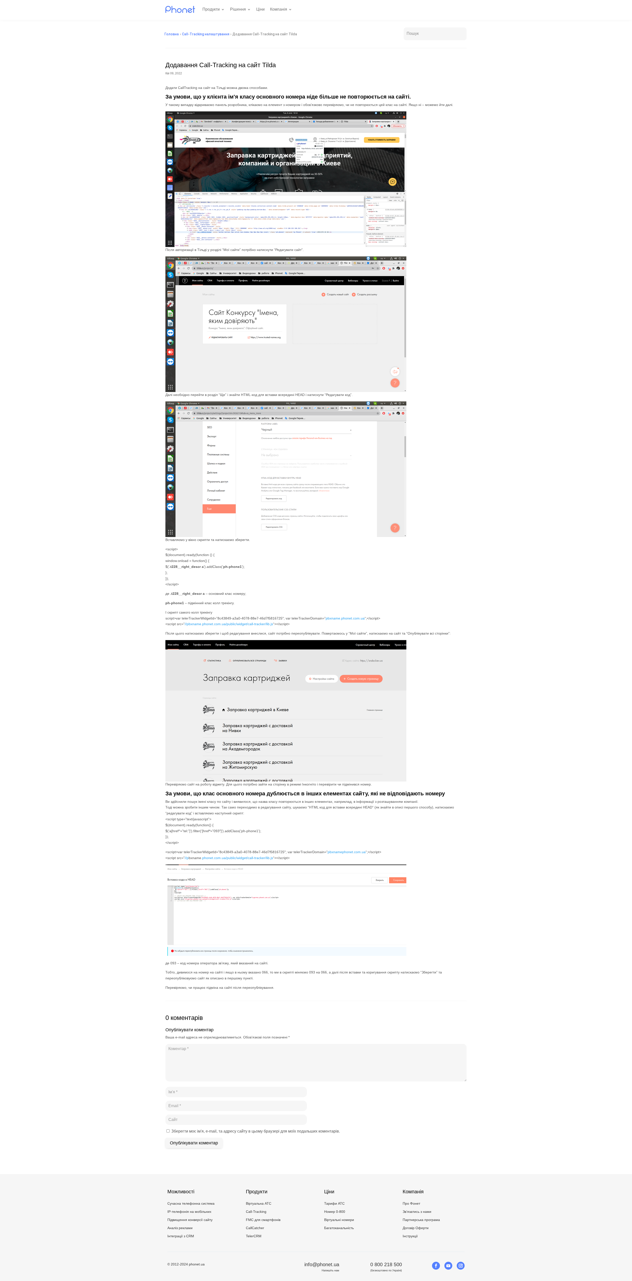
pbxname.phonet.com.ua (345, 618)
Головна (171, 34)
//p (187, 858)
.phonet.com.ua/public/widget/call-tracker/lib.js (237, 858)
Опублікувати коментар (194, 1142)
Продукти (211, 9)
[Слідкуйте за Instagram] (461, 1266)
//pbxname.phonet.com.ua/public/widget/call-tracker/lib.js (229, 624)
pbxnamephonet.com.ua (347, 852)
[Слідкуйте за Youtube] (448, 1266)
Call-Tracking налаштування (205, 34)
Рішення (238, 9)
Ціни (260, 9)
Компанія (278, 9)
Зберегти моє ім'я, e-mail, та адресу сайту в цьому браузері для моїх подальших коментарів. (255, 1131)
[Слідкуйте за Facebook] (436, 1266)
